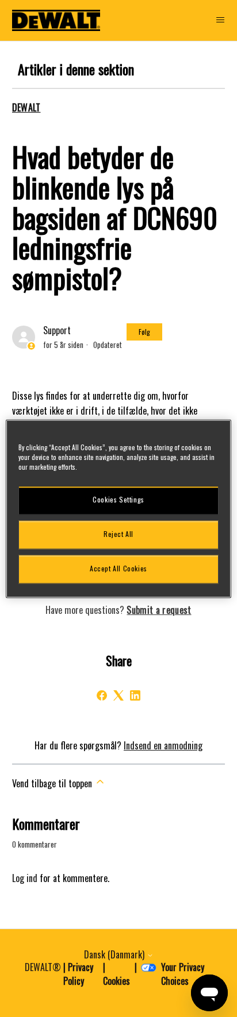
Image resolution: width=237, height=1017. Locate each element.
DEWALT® (43, 967)
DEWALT (26, 107)
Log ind (24, 878)
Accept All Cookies (118, 569)
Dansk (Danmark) (115, 954)
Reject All (118, 534)
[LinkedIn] (135, 695)
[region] (118, 508)
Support (57, 330)
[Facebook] (102, 695)
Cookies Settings (118, 500)
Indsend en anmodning (163, 745)
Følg (144, 332)
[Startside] (56, 20)
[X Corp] (118, 695)
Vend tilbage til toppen (53, 783)
